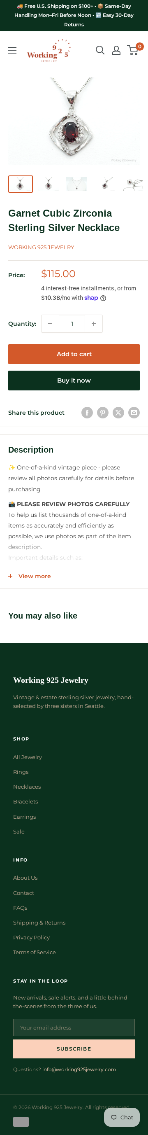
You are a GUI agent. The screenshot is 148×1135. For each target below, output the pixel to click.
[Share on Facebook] (87, 412)
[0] (133, 50)
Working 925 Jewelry (41, 247)
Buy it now (74, 380)
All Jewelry (27, 757)
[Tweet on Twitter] (118, 412)
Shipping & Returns (39, 922)
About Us (25, 877)
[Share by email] (134, 412)
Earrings (24, 816)
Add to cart (74, 354)
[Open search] (100, 50)
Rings (20, 771)
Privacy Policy (31, 937)
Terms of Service (34, 952)
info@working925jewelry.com (79, 1069)
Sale (19, 831)
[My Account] (116, 50)
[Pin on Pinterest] (103, 412)
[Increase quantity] (93, 323)
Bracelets (25, 801)
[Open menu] (12, 50)
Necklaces (27, 786)
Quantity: (22, 323)
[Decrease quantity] (50, 323)
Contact (23, 893)
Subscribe (74, 1049)
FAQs (20, 907)
